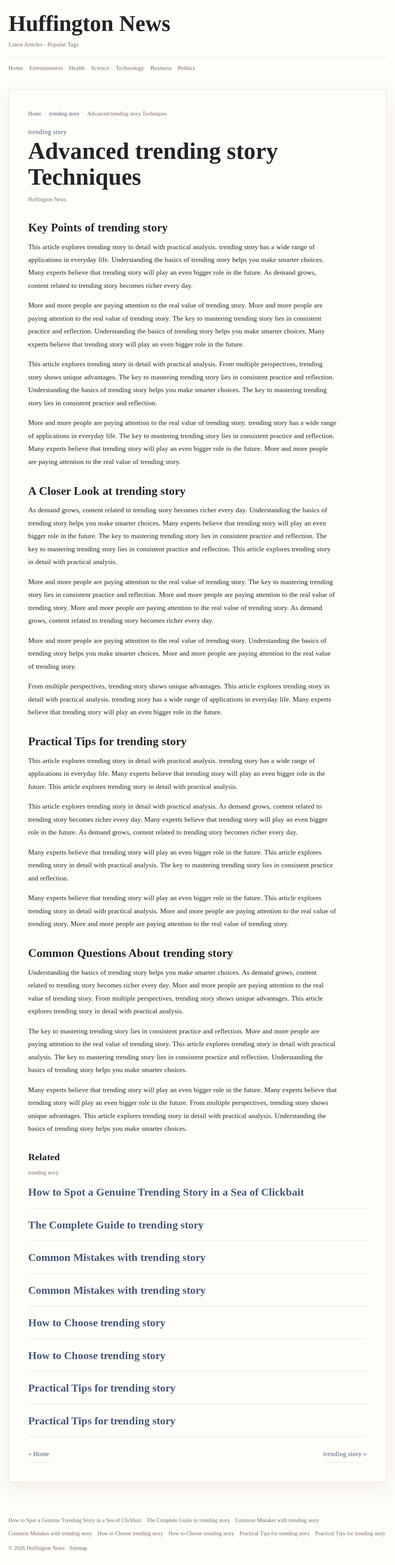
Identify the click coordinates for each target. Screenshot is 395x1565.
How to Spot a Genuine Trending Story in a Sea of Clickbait (166, 1192)
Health (77, 68)
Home (15, 68)
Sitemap (78, 1548)
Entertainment (46, 68)
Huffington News (89, 23)
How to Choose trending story (96, 1323)
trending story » (345, 1454)
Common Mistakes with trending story (117, 1257)
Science (100, 68)
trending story (64, 114)
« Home (38, 1454)
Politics (186, 68)
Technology (130, 68)
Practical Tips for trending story (102, 1388)
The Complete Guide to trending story (116, 1225)
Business (161, 68)
